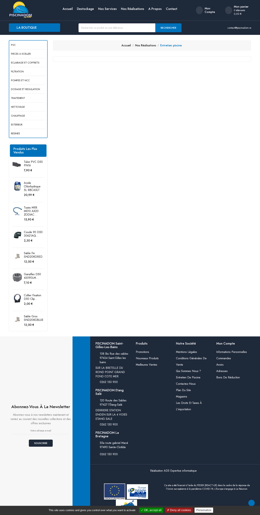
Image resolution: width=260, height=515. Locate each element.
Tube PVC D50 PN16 (33, 163)
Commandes (223, 358)
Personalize (203, 510)
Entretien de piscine (188, 377)
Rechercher (168, 28)
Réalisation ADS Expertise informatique (173, 471)
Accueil (68, 9)
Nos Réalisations (132, 9)
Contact (171, 9)
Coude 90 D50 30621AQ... (33, 234)
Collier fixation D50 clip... (32, 297)
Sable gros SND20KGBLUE (33, 318)
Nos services (107, 9)
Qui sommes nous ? (188, 371)
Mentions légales (186, 352)
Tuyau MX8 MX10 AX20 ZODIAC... (31, 211)
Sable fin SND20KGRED (33, 255)
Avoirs (220, 365)
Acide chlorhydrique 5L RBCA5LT (32, 186)
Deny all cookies (180, 510)
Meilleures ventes (146, 365)
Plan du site (183, 390)
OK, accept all (152, 510)
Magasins (181, 396)
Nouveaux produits (147, 358)
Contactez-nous (186, 384)
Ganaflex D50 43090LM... (32, 276)
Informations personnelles (231, 352)
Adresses (222, 371)
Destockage (85, 9)
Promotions (142, 352)
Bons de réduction (228, 377)
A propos (155, 9)
